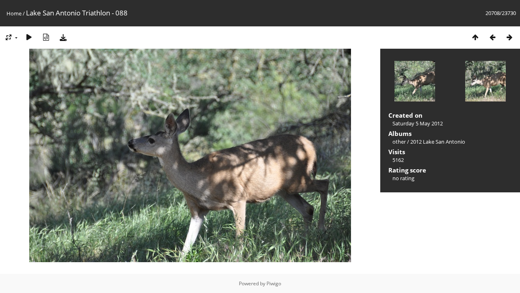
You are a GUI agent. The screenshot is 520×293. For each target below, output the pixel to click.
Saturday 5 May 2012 (417, 123)
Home (14, 13)
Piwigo (273, 283)
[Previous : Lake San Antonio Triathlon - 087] (492, 37)
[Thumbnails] (475, 37)
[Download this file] (63, 37)
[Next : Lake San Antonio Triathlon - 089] (509, 37)
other (399, 141)
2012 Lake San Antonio (437, 141)
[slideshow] (28, 37)
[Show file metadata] (45, 37)
